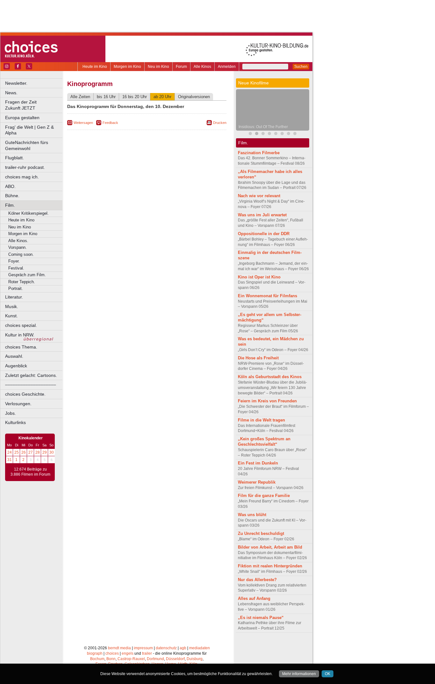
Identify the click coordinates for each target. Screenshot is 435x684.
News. (11, 92)
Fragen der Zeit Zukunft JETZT (34, 105)
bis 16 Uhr (106, 96)
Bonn (111, 659)
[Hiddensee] (288, 134)
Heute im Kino (94, 66)
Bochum (97, 659)
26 (23, 452)
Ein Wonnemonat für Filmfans (267, 295)
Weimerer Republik (256, 482)
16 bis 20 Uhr (134, 96)
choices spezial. (21, 325)
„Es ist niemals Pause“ (261, 617)
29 (44, 452)
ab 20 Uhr (162, 96)
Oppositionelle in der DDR (263, 233)
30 (51, 452)
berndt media (119, 648)
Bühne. (12, 195)
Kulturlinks (15, 422)
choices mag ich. (22, 176)
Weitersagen (83, 123)
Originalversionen (194, 96)
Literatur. (14, 296)
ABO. (10, 186)
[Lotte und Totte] (295, 134)
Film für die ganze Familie (264, 495)
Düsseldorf (175, 659)
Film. (10, 205)
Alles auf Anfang (254, 598)
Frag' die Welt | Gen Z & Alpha (29, 130)
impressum (143, 648)
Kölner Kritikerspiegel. (28, 213)
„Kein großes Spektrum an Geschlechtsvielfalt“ (264, 441)
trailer (147, 653)
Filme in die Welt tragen (261, 420)
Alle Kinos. (18, 240)
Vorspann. (17, 247)
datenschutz (166, 648)
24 (9, 452)
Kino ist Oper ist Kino (259, 277)
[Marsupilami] (250, 134)
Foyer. (14, 261)
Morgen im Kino (127, 66)
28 (37, 452)
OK (327, 674)
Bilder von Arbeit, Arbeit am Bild (270, 547)
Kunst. (11, 315)
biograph (95, 653)
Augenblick (16, 365)
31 (9, 459)
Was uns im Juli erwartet (262, 214)
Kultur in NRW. (19, 334)
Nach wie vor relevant (259, 195)
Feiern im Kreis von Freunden (267, 401)
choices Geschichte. (25, 394)
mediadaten (199, 648)
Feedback (110, 123)
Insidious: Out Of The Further (263, 127)
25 (16, 452)
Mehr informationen (299, 674)
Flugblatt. (14, 157)
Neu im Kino (158, 66)
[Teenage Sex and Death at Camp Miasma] (276, 134)
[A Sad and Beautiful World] (269, 134)
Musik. (11, 306)
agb (183, 648)
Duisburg (195, 659)
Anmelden (227, 66)
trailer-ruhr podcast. (25, 167)
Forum (181, 66)
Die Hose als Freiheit (258, 358)
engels (127, 653)
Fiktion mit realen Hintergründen (270, 566)
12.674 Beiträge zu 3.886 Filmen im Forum (30, 472)
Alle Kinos (202, 66)
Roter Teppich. (21, 281)
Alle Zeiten (80, 96)
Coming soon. (21, 254)
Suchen (301, 66)
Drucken (219, 123)
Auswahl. (14, 356)
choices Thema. (21, 346)
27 (30, 452)
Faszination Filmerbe (259, 152)
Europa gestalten (22, 117)
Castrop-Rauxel (131, 659)
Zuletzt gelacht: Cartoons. (31, 375)
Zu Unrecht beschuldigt (261, 533)
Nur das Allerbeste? (257, 579)
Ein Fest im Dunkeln (258, 463)
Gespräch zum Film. (27, 274)
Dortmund (155, 659)
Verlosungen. (18, 403)
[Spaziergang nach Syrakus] (263, 134)
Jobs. (10, 413)
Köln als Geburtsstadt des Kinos (270, 376)
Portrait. (15, 288)
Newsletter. (16, 83)
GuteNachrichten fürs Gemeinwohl (26, 145)
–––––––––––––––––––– (30, 384)
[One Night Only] (282, 134)
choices (112, 653)
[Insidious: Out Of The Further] (256, 134)
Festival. (16, 268)
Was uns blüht (252, 514)
